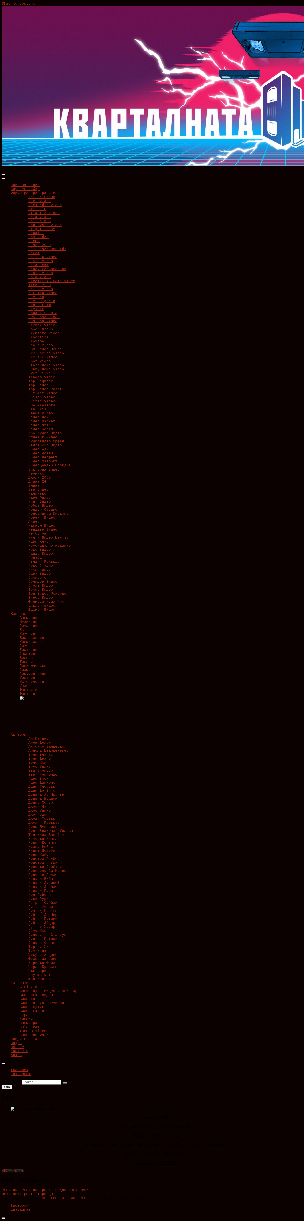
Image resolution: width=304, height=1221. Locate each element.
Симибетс (37, 578)
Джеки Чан (38, 807)
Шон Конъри (39, 979)
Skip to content (18, 4)
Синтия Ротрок (42, 939)
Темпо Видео (40, 590)
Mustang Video (42, 321)
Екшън (25, 630)
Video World (40, 430)
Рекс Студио (40, 566)
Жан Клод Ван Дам (46, 835)
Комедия (27, 634)
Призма (35, 558)
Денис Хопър (40, 803)
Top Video (38, 385)
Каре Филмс (39, 498)
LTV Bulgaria (41, 301)
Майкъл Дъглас (42, 887)
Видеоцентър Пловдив (49, 466)
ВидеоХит (28, 999)
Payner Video (41, 325)
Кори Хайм (38, 855)
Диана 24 (37, 482)
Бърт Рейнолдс (42, 775)
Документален (33, 674)
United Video (41, 402)
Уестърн (27, 678)
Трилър (26, 662)
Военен (26, 658)
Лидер (34, 522)
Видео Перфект (42, 458)
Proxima (36, 341)
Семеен (26, 646)
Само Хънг (38, 931)
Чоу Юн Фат (39, 975)
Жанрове (18, 614)
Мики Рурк (38, 899)
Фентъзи (27, 694)
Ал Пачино (38, 739)
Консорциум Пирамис (48, 514)
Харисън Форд (41, 963)
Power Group (40, 329)
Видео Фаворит (42, 462)
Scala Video (40, 345)
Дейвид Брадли (42, 799)
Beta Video (39, 217)
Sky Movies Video (46, 353)
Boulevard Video (45, 225)
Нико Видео (39, 550)
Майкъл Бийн (40, 879)
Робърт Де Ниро (44, 915)
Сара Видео (39, 574)
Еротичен (28, 650)
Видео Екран (32, 1011)
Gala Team (38, 265)
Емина (34, 486)
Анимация (28, 618)
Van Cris (37, 410)
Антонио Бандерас (46, 747)
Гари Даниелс (41, 783)
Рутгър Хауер (41, 927)
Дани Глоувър (41, 787)
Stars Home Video (46, 365)
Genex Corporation (47, 269)
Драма (25, 670)
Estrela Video (42, 257)
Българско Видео (45, 446)
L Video (36, 297)
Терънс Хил (39, 947)
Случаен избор (25, 189)
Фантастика (31, 690)
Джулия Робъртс (44, 823)
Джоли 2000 (39, 478)
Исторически (32, 682)
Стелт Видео (40, 586)
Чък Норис (38, 971)
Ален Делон (39, 743)
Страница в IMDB (156, 1163)
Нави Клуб (38, 542)
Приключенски (33, 666)
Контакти (19, 1051)
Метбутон (37, 534)
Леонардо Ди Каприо (48, 871)
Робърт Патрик (42, 919)
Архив (16, 1055)
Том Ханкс (38, 951)
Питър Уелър (40, 907)
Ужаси (25, 686)
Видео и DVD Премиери (42, 1003)
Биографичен (32, 638)
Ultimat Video (42, 393)
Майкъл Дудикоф (44, 883)
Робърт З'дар (41, 923)
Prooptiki (38, 337)
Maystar (36, 309)
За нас (17, 1047)
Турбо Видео (40, 598)
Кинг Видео (39, 502)
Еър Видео (38, 490)
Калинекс (37, 494)
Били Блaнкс (40, 755)
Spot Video (39, 361)
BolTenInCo (39, 221)
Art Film (37, 209)
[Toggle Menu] (3, 178)
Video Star (39, 426)
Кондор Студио (42, 510)
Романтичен (31, 626)
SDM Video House (45, 349)
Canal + (36, 233)
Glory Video (40, 273)
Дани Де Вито (41, 791)
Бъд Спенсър (40, 771)
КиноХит (27, 1019)
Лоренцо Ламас (42, 875)
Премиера (28, 1023)
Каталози (19, 983)
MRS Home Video (44, 317)
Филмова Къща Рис (46, 602)
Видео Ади (38, 450)
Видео (16, 1043)
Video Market (41, 422)
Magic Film (39, 305)
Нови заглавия (25, 185)
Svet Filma (39, 373)
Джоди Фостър (41, 819)
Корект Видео (41, 518)
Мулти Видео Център (48, 538)
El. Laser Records (47, 249)
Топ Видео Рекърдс (47, 594)
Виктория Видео (44, 470)
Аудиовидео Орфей (46, 442)
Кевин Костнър (42, 843)
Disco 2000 (39, 245)
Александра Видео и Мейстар (48, 991)
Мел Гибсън (39, 895)
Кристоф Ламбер (44, 859)
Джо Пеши (37, 815)
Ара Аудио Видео (45, 434)
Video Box (38, 418)
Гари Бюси (38, 779)
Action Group (41, 197)
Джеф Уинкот (40, 811)
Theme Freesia (49, 1198)
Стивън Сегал (41, 943)
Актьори (18, 735)
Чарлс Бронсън (42, 967)
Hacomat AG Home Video (51, 281)
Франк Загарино (44, 959)
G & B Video (40, 261)
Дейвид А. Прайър (46, 795)
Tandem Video (41, 377)
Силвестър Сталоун (47, 935)
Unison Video (41, 398)
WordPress (81, 1198)
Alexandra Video (45, 205)
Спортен (27, 654)
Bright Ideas (41, 229)
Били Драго (39, 759)
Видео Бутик (32, 1007)
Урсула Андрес (42, 955)
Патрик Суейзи (42, 903)
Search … (11, 1082)
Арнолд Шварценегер (48, 751)
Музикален (30, 622)
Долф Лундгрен (42, 827)
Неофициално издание (49, 546)
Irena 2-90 (39, 285)
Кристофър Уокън (45, 863)
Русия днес (39, 570)
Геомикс (36, 474)
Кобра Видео (40, 506)
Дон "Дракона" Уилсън (50, 831)
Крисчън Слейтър (45, 867)
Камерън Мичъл (42, 839)
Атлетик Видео (42, 438)
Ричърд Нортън (42, 911)
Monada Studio (42, 313)
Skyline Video (42, 357)
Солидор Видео (42, 582)
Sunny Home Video (46, 369)
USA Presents (41, 406)
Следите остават (27, 1039)
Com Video (38, 237)
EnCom (34, 253)
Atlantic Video (44, 213)
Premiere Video (44, 333)
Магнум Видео (41, 526)
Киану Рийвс (40, 847)
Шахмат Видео (41, 610)
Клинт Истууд (41, 851)
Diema (34, 241)
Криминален (31, 642)
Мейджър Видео (42, 530)
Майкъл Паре (40, 891)
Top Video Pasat (45, 389)
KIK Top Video (42, 293)
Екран (25, 1015)
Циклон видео (41, 606)
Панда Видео (40, 554)
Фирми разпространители (35, 193)
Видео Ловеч (40, 454)
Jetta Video (40, 289)
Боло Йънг (38, 763)
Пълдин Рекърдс (44, 562)
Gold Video (39, 277)
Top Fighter (40, 381)
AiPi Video (39, 201)
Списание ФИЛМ (34, 1035)
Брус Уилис (39, 767)
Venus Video (40, 414)
